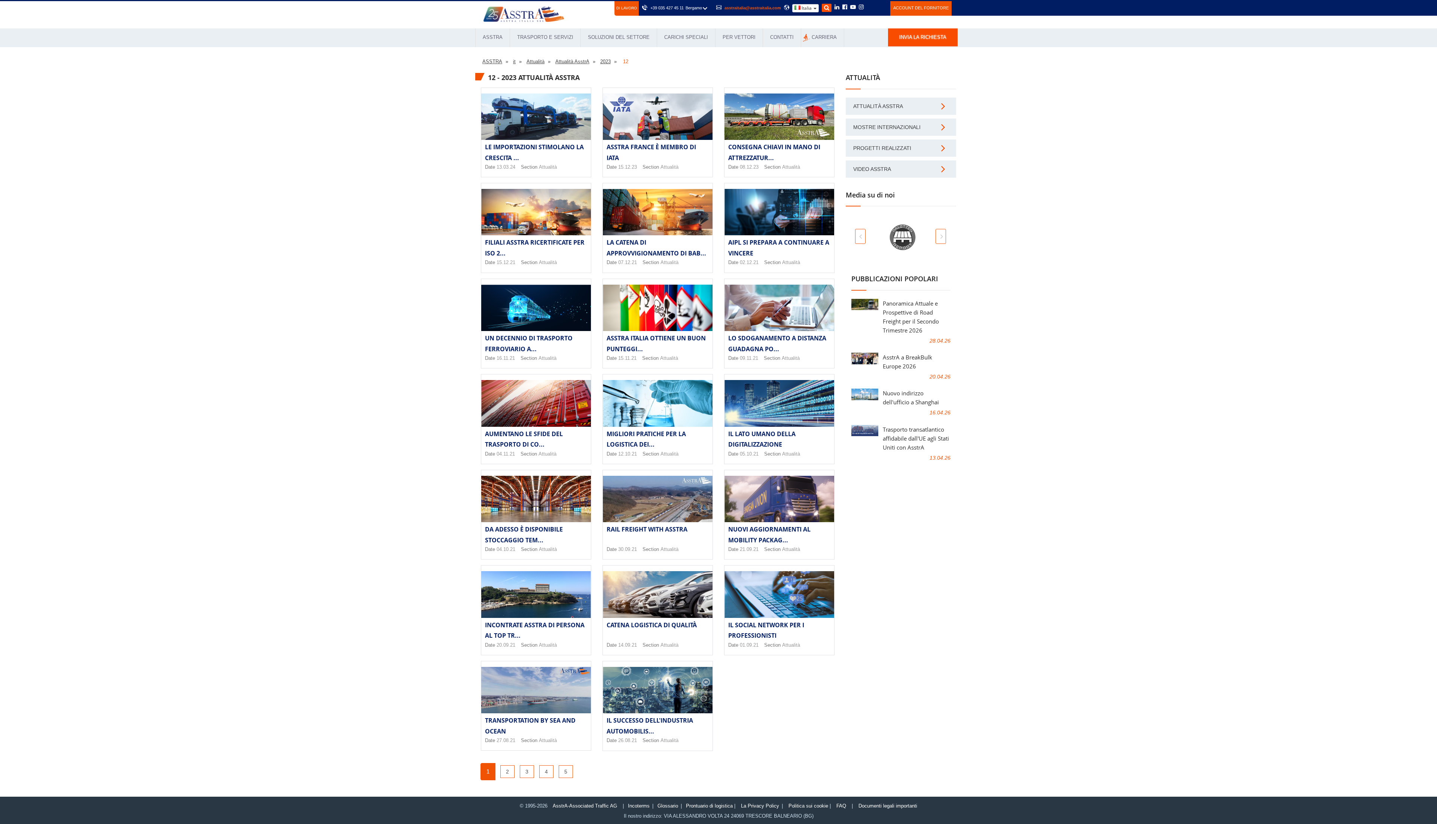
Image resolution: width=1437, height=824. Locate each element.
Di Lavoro (626, 8)
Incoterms (639, 806)
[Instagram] (861, 7)
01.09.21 (749, 645)
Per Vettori (739, 37)
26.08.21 (627, 740)
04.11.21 (506, 454)
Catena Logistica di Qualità (652, 625)
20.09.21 (506, 645)
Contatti (782, 37)
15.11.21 (627, 358)
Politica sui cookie (808, 806)
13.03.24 (506, 167)
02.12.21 (749, 262)
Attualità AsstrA (878, 106)
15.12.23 (627, 167)
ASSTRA (493, 37)
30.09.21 (627, 549)
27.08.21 (506, 740)
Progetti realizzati (882, 148)
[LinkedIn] (837, 7)
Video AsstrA (872, 169)
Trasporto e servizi (545, 37)
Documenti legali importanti (887, 806)
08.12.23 (749, 167)
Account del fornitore (921, 8)
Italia (806, 8)
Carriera (824, 37)
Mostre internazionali (887, 127)
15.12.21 (506, 262)
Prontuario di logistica (709, 806)
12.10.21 (627, 454)
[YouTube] (853, 7)
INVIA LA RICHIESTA (922, 37)
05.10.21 (749, 454)
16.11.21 (506, 358)
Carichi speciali (686, 37)
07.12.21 (627, 262)
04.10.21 (506, 549)
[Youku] (880, 7)
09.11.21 (749, 358)
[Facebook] (844, 7)
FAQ (841, 806)
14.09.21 (627, 645)
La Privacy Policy (760, 806)
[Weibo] (870, 7)
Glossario (668, 806)
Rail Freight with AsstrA (647, 529)
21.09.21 (749, 549)
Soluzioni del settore (619, 37)
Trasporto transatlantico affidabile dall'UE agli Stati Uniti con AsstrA (916, 438)
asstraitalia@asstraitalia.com (752, 8)
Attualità (548, 167)
